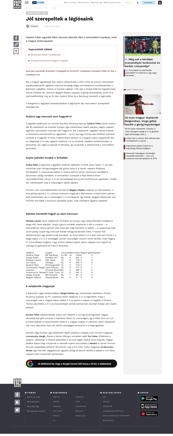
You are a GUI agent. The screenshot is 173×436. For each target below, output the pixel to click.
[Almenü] (27, 2)
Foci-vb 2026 (71, 2)
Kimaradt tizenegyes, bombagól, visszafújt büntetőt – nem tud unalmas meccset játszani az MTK (141, 156)
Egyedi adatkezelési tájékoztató (116, 416)
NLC (54, 420)
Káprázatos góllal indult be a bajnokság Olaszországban (139, 147)
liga (55, 8)
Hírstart (56, 401)
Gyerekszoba (80, 406)
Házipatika (79, 397)
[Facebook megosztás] (16, 38)
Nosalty (56, 416)
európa (39, 8)
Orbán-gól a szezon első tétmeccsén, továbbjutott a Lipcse (143, 139)
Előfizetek (148, 2)
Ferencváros (84, 2)
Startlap (56, 397)
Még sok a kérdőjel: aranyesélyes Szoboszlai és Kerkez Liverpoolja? (142, 63)
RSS (104, 397)
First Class (57, 411)
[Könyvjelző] (16, 51)
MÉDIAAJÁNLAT (108, 420)
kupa (29, 8)
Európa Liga (97, 2)
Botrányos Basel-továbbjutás (46, 54)
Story (77, 401)
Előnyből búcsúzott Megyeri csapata (49, 60)
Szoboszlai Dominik (113, 2)
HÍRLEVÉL (106, 401)
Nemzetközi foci (37, 13)
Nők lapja (79, 411)
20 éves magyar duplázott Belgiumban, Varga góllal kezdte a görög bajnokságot (142, 121)
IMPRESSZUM (107, 406)
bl (48, 8)
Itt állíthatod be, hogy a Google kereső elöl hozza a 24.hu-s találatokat (74, 364)
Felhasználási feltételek (113, 411)
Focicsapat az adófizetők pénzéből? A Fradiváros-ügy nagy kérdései (141, 73)
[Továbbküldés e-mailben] (16, 44)
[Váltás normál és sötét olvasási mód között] (138, 2)
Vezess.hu (57, 406)
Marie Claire (80, 416)
